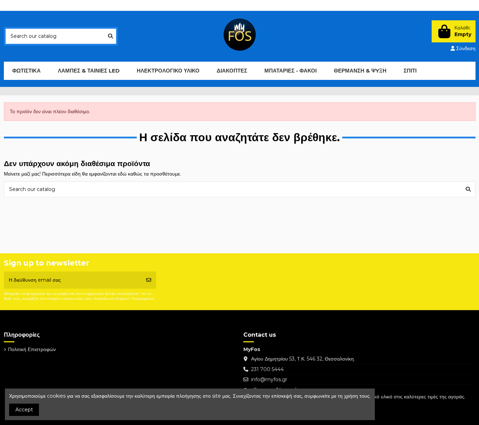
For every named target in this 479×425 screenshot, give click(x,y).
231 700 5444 (267, 369)
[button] (88, 71)
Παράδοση (22, 5)
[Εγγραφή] (148, 280)
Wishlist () (424, 5)
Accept (24, 409)
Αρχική (93, 5)
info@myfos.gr (269, 379)
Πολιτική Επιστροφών (60, 5)
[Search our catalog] (110, 36)
